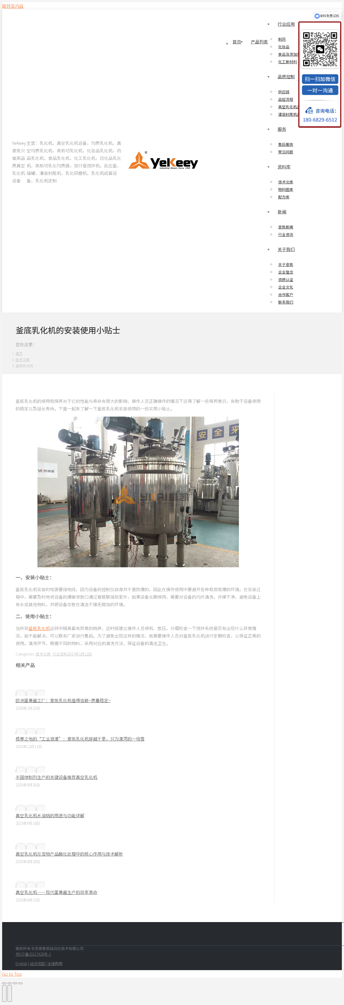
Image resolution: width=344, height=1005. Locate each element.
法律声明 (54, 963)
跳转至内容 (13, 6)
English (21, 963)
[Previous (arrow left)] (4, 993)
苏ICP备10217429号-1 (33, 954)
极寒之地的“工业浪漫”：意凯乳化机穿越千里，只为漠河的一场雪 (80, 738)
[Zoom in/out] (20, 983)
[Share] (10, 983)
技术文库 (43, 654)
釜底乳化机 (39, 628)
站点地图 (37, 963)
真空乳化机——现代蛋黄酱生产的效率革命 (56, 892)
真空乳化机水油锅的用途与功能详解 (50, 815)
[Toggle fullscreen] (15, 983)
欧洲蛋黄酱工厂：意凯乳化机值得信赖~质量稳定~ (63, 700)
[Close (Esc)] (4, 983)
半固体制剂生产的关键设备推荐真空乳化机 (56, 777)
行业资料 (59, 654)
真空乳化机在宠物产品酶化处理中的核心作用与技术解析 (69, 854)
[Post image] (30, 693)
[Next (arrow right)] (10, 993)
